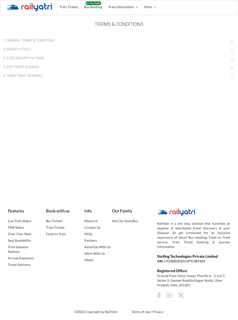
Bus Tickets (54, 221)
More (148, 7)
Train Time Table (19, 234)
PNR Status (16, 227)
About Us (91, 221)
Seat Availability (19, 240)
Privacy (157, 312)
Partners (90, 240)
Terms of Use (141, 312)
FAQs (88, 234)
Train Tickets (69, 7)
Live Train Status (19, 221)
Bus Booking (93, 7)
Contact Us (92, 227)
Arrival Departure (21, 258)
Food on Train (56, 234)
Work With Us (94, 253)
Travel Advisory (19, 265)
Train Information (121, 7)
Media (88, 260)
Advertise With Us (97, 247)
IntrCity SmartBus (125, 221)
